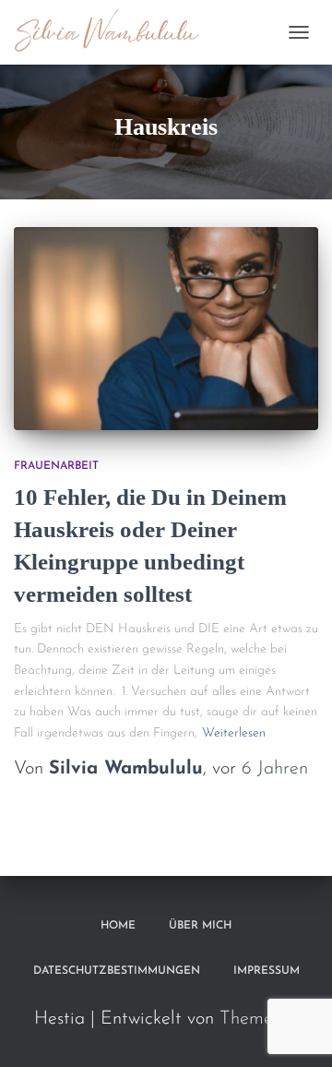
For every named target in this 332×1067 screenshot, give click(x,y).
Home (118, 925)
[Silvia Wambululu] (114, 32)
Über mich (200, 925)
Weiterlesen (234, 733)
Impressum (266, 971)
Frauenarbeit (56, 466)
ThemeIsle (259, 1019)
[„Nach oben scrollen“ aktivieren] (295, 1030)
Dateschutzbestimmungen (116, 971)
